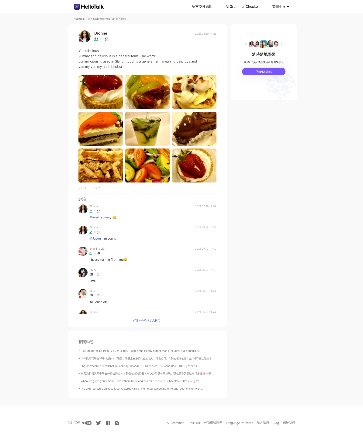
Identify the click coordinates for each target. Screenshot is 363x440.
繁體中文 (279, 7)
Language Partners (239, 423)
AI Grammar (175, 423)
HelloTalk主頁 (82, 18)
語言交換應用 (202, 7)
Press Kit (194, 423)
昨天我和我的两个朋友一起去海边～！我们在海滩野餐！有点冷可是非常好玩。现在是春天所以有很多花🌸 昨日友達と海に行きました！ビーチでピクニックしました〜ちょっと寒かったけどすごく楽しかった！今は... (208, 373)
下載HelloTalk (264, 71)
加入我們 (263, 423)
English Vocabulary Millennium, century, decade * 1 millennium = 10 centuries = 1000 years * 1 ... (140, 365)
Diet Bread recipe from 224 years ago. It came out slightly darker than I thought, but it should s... (140, 350)
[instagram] (117, 423)
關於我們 (289, 423)
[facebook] (108, 423)
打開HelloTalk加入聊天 (146, 320)
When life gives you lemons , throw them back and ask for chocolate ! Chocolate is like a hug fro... (141, 381)
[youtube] (87, 423)
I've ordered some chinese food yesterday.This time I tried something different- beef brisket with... (142, 388)
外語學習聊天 (213, 423)
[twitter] (98, 423)
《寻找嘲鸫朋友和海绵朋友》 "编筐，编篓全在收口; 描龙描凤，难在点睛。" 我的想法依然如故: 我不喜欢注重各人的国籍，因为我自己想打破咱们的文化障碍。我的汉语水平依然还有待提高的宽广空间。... (200, 358)
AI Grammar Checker (242, 7)
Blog (276, 423)
